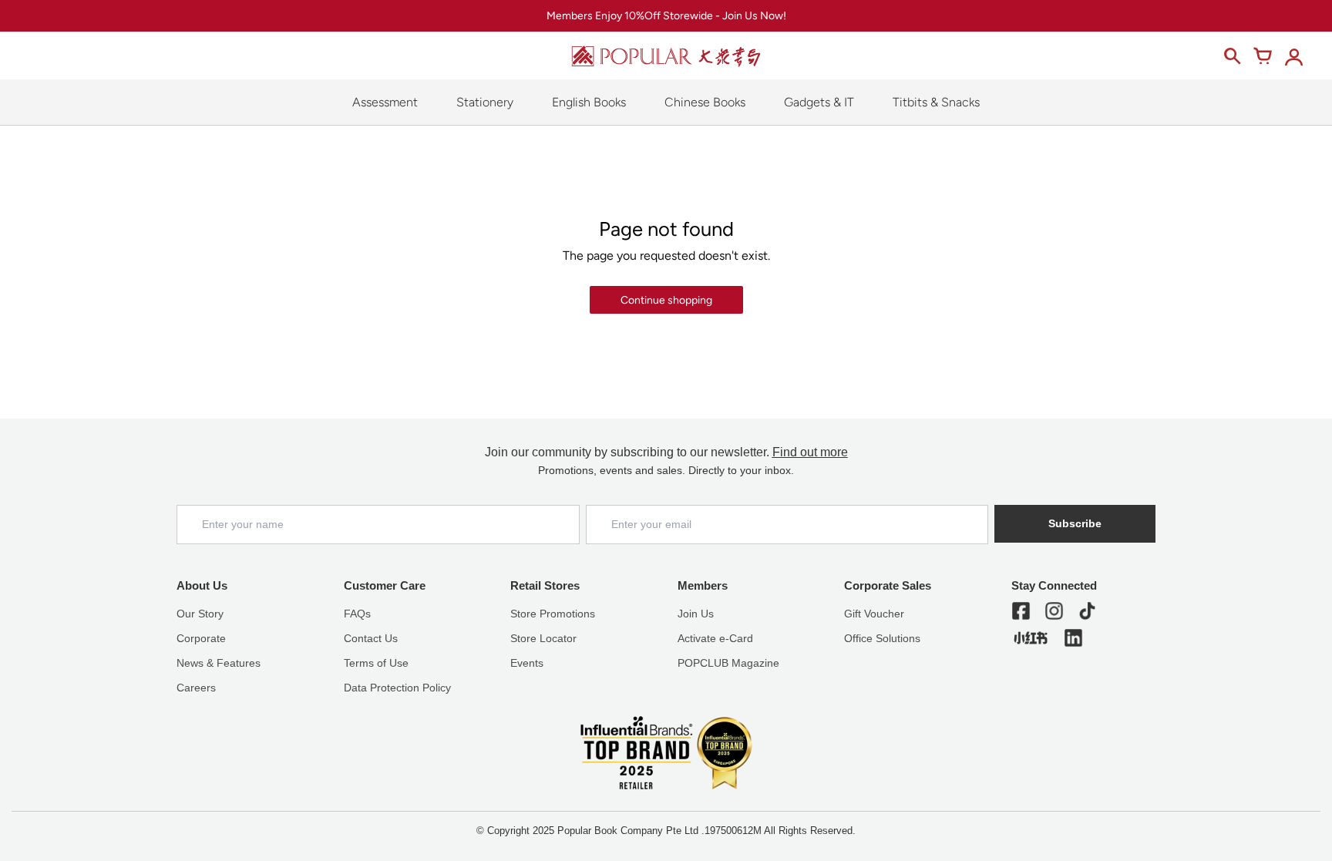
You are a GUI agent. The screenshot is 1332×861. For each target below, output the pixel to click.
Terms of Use (376, 663)
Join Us (696, 613)
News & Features (219, 663)
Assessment (385, 102)
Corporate (201, 638)
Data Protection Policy (397, 687)
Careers (196, 687)
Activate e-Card (715, 638)
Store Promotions (552, 613)
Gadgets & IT (819, 102)
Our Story (200, 613)
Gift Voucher (874, 613)
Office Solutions (882, 638)
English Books (589, 102)
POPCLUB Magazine (728, 663)
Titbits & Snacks (936, 102)
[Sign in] (1293, 56)
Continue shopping (666, 300)
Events (526, 663)
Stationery (484, 102)
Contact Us (371, 638)
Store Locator (543, 638)
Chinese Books (704, 102)
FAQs (357, 613)
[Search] (1231, 56)
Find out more (810, 452)
